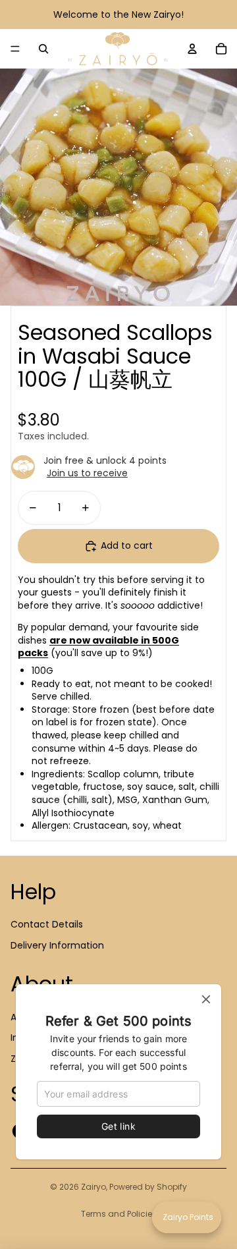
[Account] (192, 48)
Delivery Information (57, 945)
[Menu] (15, 49)
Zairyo (93, 1186)
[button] (186, 1217)
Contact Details (47, 924)
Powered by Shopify (148, 1186)
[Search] (43, 48)
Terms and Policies (119, 1213)
